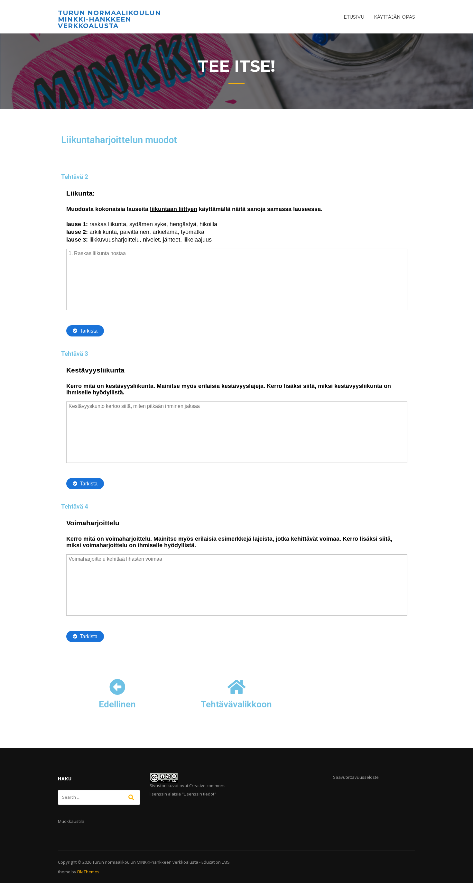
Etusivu (354, 17)
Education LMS (215, 862)
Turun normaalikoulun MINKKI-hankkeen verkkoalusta (109, 19)
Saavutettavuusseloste (356, 777)
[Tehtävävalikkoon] (236, 687)
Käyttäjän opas (394, 17)
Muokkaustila (71, 821)
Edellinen (117, 704)
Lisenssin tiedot (199, 794)
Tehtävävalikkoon (236, 704)
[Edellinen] (117, 687)
